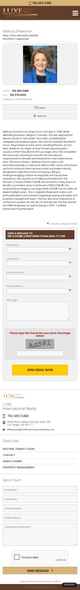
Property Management (19, 467)
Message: (12, 300)
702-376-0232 (17, 95)
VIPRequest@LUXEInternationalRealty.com (31, 429)
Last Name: (13, 258)
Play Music (69, 584)
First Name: (13, 245)
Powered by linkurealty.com (40, 587)
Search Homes (12, 461)
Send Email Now (40, 370)
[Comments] (40, 545)
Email (42, 107)
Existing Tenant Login (18, 449)
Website (42, 116)
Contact (9, 455)
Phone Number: (16, 272)
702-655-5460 (41, 3)
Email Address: (15, 286)
